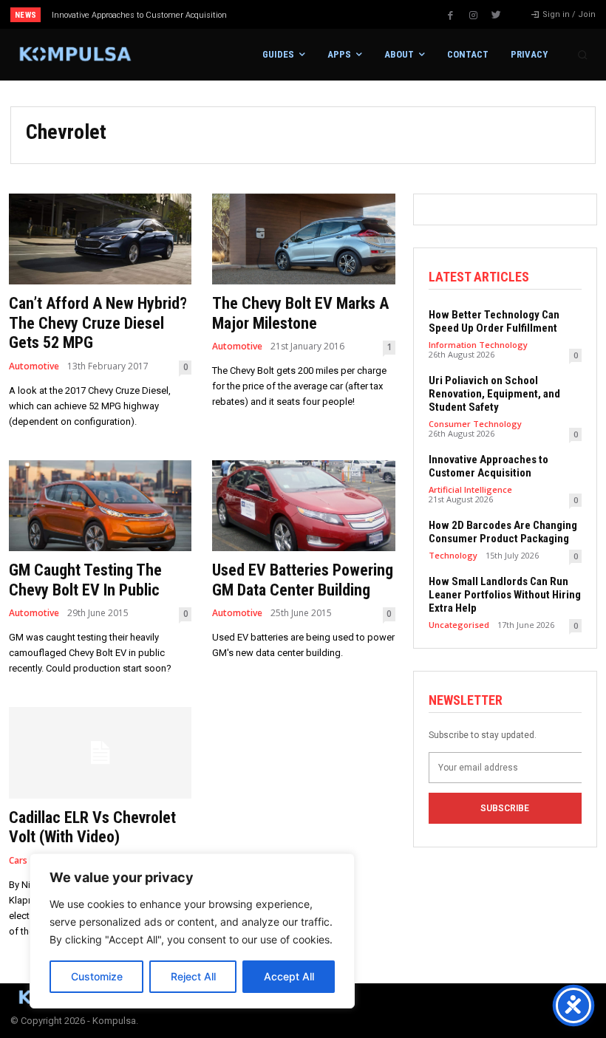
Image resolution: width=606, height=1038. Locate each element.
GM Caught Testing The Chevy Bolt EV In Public (85, 579)
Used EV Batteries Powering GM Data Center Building (302, 579)
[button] (582, 54)
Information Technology (478, 345)
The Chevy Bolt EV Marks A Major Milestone (300, 313)
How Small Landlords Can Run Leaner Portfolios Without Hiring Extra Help (505, 595)
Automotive (34, 366)
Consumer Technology (475, 424)
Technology (453, 555)
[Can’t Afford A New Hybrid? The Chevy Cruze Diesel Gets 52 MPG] (100, 239)
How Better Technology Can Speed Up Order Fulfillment (494, 321)
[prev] (310, 14)
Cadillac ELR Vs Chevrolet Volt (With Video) (92, 827)
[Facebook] (450, 15)
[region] (192, 930)
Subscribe (504, 808)
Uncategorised (459, 625)
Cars (18, 860)
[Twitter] (496, 15)
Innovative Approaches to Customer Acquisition (139, 15)
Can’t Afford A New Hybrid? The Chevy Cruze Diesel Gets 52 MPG (98, 323)
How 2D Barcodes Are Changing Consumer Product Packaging (503, 532)
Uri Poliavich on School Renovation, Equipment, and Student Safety (494, 394)
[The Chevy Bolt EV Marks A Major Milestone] (303, 239)
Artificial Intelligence (470, 489)
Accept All (289, 976)
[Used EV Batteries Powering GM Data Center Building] (303, 506)
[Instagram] (473, 15)
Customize (97, 976)
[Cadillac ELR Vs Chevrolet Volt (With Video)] (100, 753)
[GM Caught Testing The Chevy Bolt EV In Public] (100, 506)
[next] (333, 14)
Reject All (193, 976)
